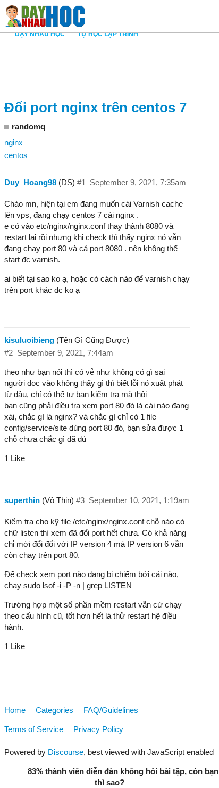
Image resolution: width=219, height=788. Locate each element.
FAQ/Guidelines (110, 710)
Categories (54, 710)
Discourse (65, 752)
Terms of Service (33, 729)
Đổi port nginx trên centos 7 (95, 108)
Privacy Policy (98, 729)
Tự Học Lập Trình (108, 33)
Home (15, 710)
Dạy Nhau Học (40, 33)
